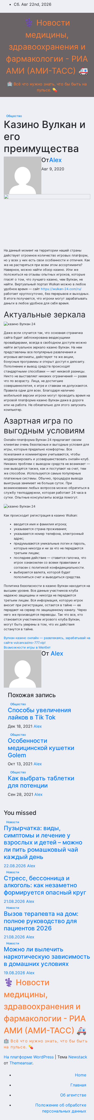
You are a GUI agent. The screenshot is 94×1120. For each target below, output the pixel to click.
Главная (78, 1084)
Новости (12, 822)
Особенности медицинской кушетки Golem (41, 748)
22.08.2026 (15, 865)
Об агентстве (73, 1094)
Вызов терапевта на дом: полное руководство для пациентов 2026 (41, 921)
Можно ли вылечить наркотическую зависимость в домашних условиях (47, 956)
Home (80, 1074)
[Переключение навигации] (51, 104)
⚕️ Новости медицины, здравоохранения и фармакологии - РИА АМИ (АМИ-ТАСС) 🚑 (47, 47)
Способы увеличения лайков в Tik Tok (39, 713)
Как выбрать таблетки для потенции (41, 782)
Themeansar (21, 1062)
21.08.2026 (15, 901)
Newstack (77, 1056)
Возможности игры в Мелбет (27, 647)
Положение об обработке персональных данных (60, 1107)
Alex (55, 160)
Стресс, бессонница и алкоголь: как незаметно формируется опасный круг (45, 885)
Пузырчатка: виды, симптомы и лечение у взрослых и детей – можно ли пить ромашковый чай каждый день (43, 842)
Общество (14, 116)
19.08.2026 (15, 972)
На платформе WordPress (29, 1056)
